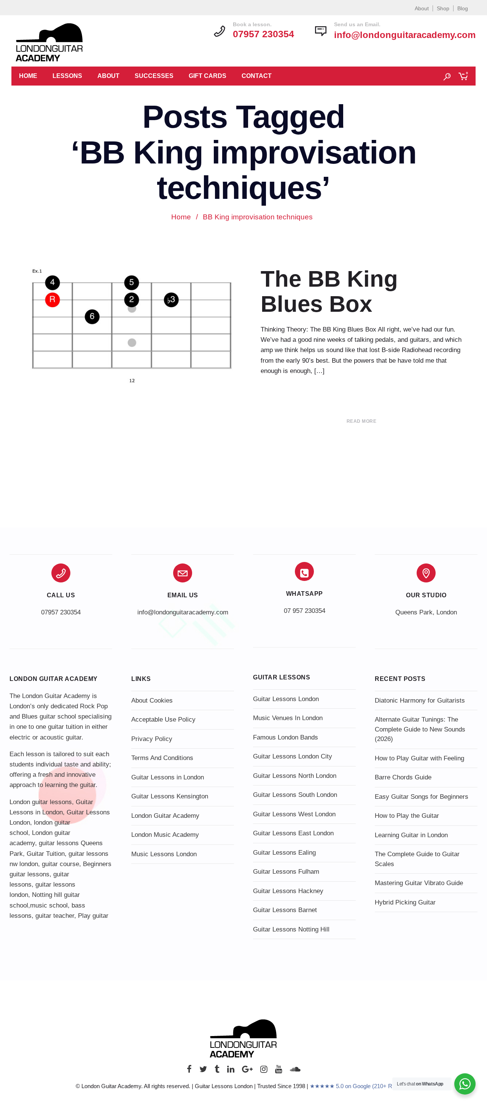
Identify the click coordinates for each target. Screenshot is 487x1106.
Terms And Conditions (162, 758)
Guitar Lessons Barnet (285, 910)
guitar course (60, 864)
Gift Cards (207, 76)
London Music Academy (165, 834)
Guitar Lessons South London (295, 794)
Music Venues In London (288, 718)
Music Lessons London (164, 854)
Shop (443, 8)
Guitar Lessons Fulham (286, 871)
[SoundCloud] (295, 1071)
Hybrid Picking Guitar (405, 902)
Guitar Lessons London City (292, 756)
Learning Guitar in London (411, 835)
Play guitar (93, 915)
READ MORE (362, 421)
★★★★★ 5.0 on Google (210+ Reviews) (361, 1086)
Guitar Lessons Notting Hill (291, 929)
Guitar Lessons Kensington (169, 796)
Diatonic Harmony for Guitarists (420, 700)
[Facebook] (189, 1071)
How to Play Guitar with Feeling (419, 758)
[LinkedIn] (230, 1071)
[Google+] (247, 1071)
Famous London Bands (285, 737)
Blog (462, 8)
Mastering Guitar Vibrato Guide (419, 883)
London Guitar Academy (165, 815)
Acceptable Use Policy (163, 719)
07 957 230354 (304, 610)
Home (28, 76)
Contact (257, 76)
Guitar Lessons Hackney (288, 891)
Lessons (67, 76)
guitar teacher (54, 915)
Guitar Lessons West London (294, 814)
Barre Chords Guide (403, 777)
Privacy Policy (151, 739)
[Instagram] (263, 1071)
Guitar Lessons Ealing (284, 852)
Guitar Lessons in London (167, 777)
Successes (154, 76)
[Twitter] (203, 1071)
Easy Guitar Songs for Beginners (421, 796)
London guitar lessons (41, 802)
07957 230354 (61, 612)
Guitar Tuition (46, 853)
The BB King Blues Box (329, 291)
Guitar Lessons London (286, 699)
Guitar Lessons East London (293, 833)
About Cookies (152, 700)
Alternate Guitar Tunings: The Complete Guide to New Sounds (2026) (420, 729)
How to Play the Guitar (407, 815)
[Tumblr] (217, 1071)
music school (49, 905)
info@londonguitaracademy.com (405, 35)
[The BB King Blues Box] (131, 326)
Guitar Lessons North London (294, 775)
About (422, 8)
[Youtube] (278, 1071)
